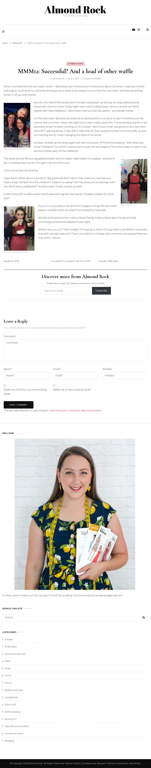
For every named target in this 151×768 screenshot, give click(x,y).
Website (107, 369)
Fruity (7, 668)
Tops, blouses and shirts (17, 726)
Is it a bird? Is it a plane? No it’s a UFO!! (70, 261)
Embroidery (11, 646)
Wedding (9, 740)
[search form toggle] (147, 30)
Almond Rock (75, 9)
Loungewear (11, 697)
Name (8, 369)
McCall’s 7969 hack (108, 261)
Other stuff (75, 64)
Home (8, 675)
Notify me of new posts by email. (72, 389)
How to (8, 683)
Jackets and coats (14, 690)
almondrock (59, 78)
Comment (10, 336)
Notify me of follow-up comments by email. (25, 391)
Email (57, 369)
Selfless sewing (12, 712)
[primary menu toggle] (4, 31)
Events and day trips (15, 654)
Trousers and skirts (14, 733)
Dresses (9, 639)
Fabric (8, 661)
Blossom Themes (106, 763)
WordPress (135, 763)
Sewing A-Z (11, 719)
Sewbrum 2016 (11, 261)
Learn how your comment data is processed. (75, 410)
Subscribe (101, 290)
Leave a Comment (92, 78)
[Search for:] (68, 617)
